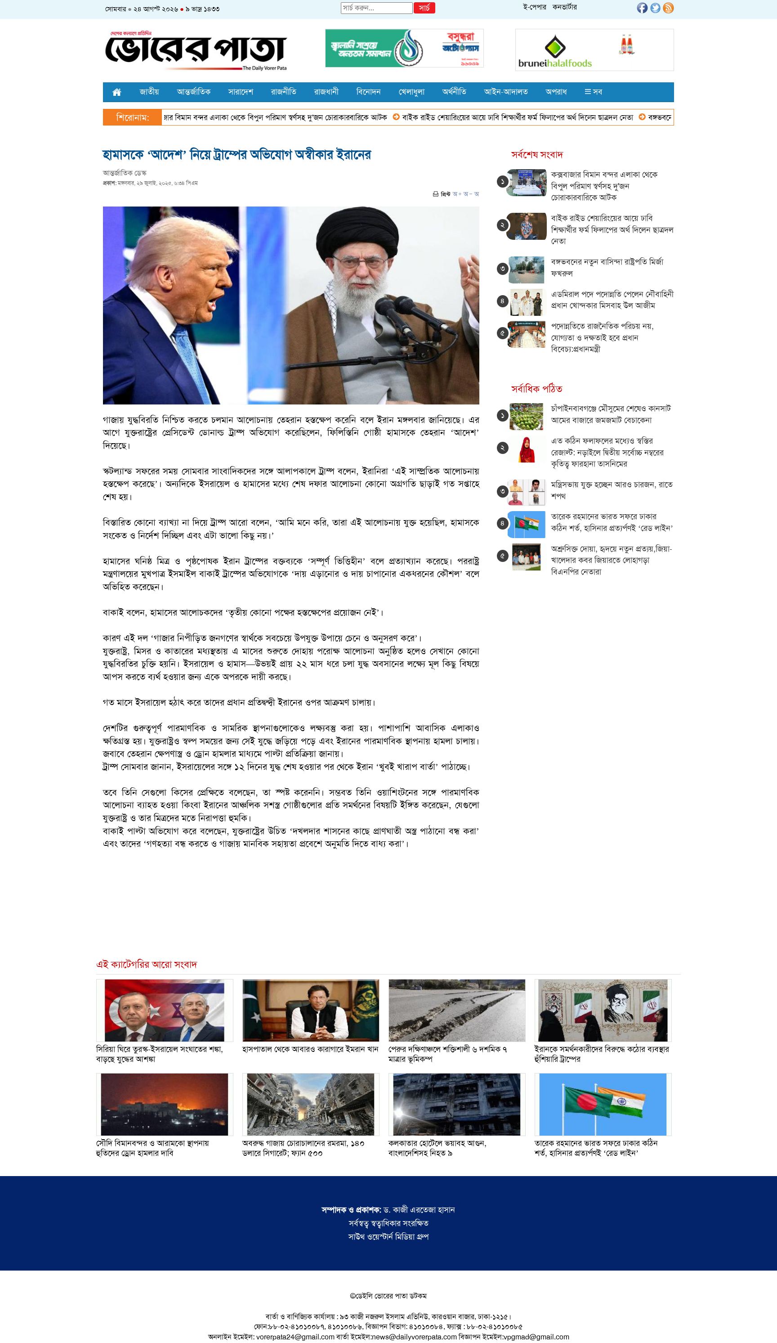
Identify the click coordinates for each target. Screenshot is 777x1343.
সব (597, 91)
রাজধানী (326, 91)
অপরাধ (556, 91)
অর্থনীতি (454, 91)
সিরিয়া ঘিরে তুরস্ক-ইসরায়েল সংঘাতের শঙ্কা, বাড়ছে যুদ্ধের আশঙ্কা (159, 1054)
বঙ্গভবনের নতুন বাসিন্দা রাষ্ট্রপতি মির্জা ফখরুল (673, 117)
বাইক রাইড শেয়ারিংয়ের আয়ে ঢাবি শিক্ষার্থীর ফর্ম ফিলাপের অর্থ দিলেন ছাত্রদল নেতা (479, 117)
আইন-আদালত (506, 91)
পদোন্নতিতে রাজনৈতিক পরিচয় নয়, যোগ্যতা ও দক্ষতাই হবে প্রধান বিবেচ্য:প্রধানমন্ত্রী (602, 338)
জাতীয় (149, 91)
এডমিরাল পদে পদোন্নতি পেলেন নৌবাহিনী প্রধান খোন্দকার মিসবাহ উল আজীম (612, 300)
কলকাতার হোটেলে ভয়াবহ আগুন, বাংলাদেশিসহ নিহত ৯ (437, 1148)
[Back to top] (14, 1324)
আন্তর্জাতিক (193, 91)
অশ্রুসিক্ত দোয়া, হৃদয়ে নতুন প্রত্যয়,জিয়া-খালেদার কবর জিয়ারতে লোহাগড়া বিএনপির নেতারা (611, 560)
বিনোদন (369, 91)
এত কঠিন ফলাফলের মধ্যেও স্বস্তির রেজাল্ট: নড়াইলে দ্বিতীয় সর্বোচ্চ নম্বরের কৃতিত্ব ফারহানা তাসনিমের (607, 452)
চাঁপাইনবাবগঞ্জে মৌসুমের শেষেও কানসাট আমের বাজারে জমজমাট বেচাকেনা (611, 414)
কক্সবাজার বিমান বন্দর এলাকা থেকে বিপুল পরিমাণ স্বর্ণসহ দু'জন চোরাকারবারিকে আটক (228, 117)
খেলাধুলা (411, 91)
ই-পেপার (534, 7)
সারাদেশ (240, 91)
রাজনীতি (283, 91)
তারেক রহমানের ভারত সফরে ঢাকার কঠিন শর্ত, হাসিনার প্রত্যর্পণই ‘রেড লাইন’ (612, 522)
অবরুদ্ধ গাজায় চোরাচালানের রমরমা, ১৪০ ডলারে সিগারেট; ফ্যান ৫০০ (303, 1148)
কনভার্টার (565, 7)
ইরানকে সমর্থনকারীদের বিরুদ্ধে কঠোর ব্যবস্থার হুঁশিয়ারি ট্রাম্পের (602, 1054)
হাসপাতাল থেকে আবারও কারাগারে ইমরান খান (310, 1049)
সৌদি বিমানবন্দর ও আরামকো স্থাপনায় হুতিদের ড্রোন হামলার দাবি (152, 1148)
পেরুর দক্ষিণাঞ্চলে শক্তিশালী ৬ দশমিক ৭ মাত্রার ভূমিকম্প (447, 1054)
